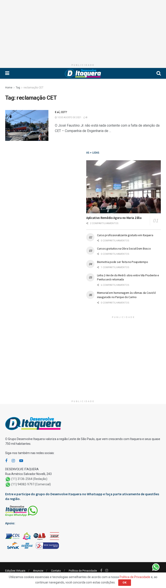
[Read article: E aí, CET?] (26, 125)
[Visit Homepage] (83, 73)
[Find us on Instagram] (13, 460)
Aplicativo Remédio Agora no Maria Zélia (113, 218)
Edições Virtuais (15, 570)
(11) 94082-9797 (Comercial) (31, 484)
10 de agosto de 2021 (69, 117)
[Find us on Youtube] (21, 460)
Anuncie (38, 570)
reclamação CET (33, 87)
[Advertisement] (83, 30)
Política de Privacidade (83, 570)
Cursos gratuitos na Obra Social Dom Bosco (124, 248)
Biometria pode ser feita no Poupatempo (122, 262)
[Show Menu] (7, 73)
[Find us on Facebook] (6, 460)
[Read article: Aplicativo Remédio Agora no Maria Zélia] (123, 187)
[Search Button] (158, 73)
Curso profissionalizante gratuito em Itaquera (125, 235)
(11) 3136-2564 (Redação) (29, 479)
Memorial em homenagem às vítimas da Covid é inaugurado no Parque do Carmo (126, 295)
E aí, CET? (61, 112)
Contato (56, 570)
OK (125, 582)
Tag (18, 87)
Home (8, 87)
